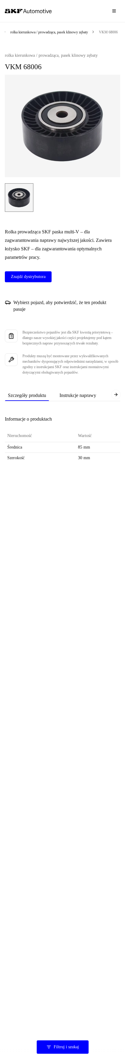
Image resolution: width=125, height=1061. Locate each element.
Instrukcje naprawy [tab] (77, 395)
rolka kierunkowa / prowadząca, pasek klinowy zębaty (49, 32)
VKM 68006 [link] (108, 32)
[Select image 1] (19, 197)
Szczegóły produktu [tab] (27, 395)
